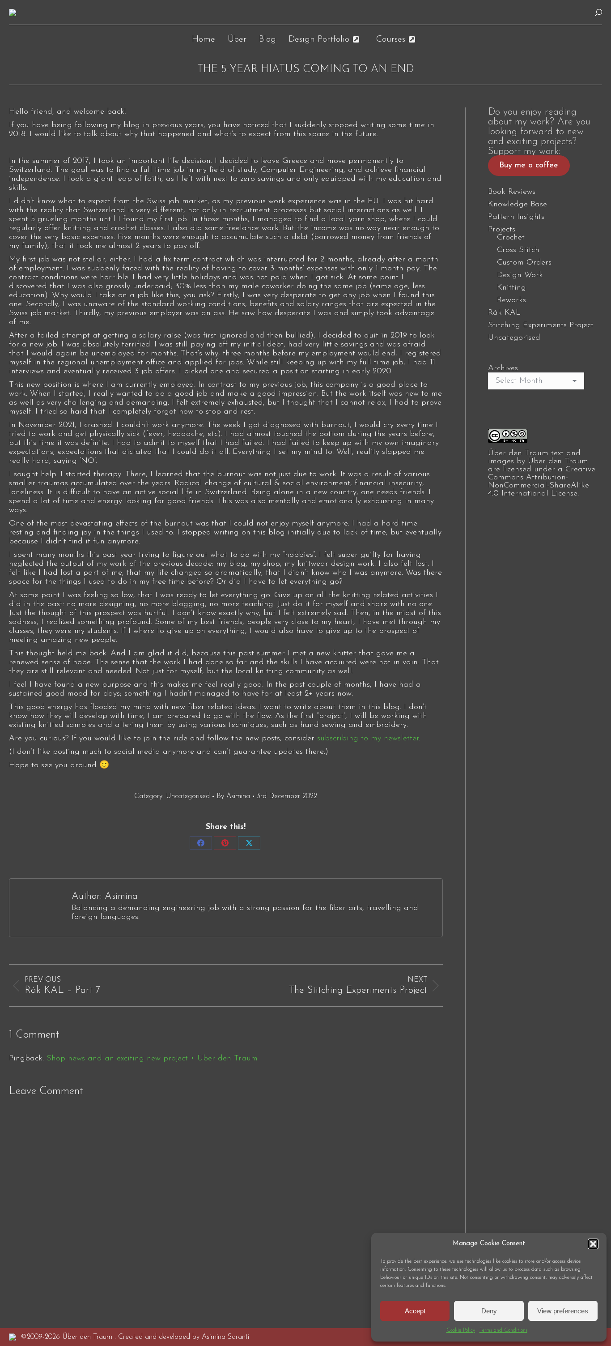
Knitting (511, 288)
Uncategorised (188, 796)
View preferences (562, 1311)
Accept (415, 1311)
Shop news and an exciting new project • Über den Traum (152, 1059)
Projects (501, 230)
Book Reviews (511, 192)
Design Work (520, 275)
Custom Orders (524, 263)
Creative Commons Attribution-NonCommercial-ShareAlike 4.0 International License (541, 482)
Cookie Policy (460, 1330)
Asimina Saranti (225, 1337)
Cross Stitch (518, 250)
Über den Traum (558, 461)
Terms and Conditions (503, 1330)
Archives (503, 368)
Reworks (511, 300)
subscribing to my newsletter (368, 739)
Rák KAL (504, 313)
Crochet (511, 238)
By (233, 796)
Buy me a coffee (528, 166)
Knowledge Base (517, 205)
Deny (489, 1311)
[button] (593, 1243)
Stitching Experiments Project (541, 325)
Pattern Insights (516, 217)
